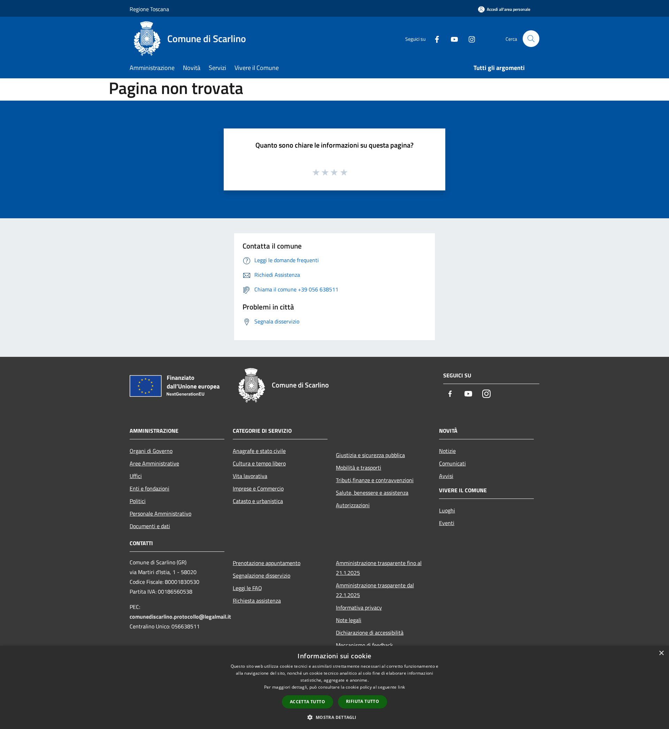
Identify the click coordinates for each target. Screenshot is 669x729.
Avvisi (446, 476)
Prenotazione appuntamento (266, 563)
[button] (334, 717)
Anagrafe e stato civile (259, 451)
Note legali (348, 620)
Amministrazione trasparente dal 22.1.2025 (375, 590)
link (401, 687)
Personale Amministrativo (160, 513)
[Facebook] (434, 38)
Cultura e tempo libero (259, 463)
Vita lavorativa (250, 476)
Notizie (447, 451)
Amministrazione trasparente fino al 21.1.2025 (379, 568)
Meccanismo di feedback (364, 645)
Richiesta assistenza (257, 600)
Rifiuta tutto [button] (362, 701)
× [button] (661, 653)
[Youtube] (452, 38)
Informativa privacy (359, 607)
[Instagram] (469, 38)
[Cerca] (531, 38)
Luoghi (447, 510)
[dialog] (334, 687)
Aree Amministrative (154, 463)
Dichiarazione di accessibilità (369, 632)
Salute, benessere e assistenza (372, 492)
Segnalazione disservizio (261, 575)
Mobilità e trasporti (358, 467)
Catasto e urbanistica (258, 501)
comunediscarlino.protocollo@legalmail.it (180, 616)
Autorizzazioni (353, 505)
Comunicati (452, 463)
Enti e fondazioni (149, 488)
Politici (138, 501)
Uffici (136, 476)
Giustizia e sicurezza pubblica (370, 455)
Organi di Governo (151, 451)
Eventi (446, 523)
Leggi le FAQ (247, 588)
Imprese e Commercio (258, 488)
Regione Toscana (149, 9)
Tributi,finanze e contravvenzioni (375, 480)
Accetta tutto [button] (307, 702)
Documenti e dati (150, 526)
